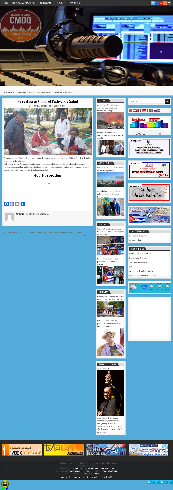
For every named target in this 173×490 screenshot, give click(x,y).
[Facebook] (157, 3)
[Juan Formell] (110, 415)
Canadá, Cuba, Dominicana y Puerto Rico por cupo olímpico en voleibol (110, 232)
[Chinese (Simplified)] (131, 110)
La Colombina (135, 240)
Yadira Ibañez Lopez (111, 471)
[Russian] (155, 110)
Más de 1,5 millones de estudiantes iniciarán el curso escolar (110, 135)
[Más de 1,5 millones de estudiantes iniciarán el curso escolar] (110, 155)
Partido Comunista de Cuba (140, 253)
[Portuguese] (152, 110)
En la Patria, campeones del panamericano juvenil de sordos (109, 262)
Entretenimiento (62, 92)
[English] (138, 110)
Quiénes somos (45, 2)
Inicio (6, 2)
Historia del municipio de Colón (24, 2)
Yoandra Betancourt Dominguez (82, 471)
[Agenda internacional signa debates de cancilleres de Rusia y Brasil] (110, 216)
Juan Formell (103, 369)
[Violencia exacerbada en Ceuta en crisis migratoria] (110, 187)
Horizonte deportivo (138, 236)
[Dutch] (134, 110)
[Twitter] (153, 3)
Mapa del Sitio (75, 2)
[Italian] (148, 110)
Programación (25, 92)
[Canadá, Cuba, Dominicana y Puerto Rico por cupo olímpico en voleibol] (110, 254)
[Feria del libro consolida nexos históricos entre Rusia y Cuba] (110, 316)
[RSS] (165, 3)
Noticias (8, 92)
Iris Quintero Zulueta (39, 106)
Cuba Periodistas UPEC (139, 262)
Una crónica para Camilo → (81, 235)
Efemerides (43, 92)
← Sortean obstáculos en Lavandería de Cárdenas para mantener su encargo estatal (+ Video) (42, 233)
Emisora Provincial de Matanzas (143, 276)
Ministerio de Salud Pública (141, 271)
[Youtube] (161, 3)
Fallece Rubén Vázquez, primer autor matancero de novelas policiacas (109, 324)
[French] (141, 110)
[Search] (169, 3)
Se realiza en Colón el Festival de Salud (48, 101)
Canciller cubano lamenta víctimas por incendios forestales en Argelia (108, 108)
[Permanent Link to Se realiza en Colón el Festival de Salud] (48, 131)
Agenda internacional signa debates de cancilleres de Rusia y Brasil (109, 194)
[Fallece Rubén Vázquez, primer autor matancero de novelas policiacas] (110, 356)
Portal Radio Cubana (138, 258)
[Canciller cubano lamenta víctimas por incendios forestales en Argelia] (110, 128)
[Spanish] (159, 110)
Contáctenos (60, 2)
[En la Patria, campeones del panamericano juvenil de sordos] (110, 283)
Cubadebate (134, 267)
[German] (145, 110)
